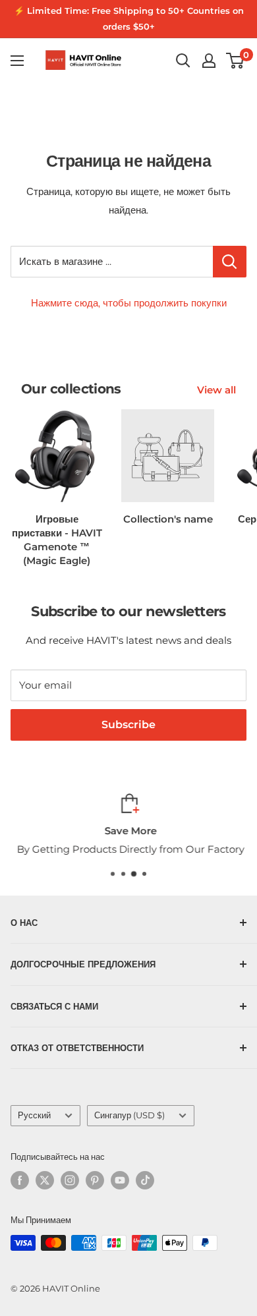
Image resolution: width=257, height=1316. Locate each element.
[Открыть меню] (17, 60)
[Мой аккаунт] (208, 60)
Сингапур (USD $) (129, 1115)
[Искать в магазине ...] (229, 261)
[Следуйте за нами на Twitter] (45, 1180)
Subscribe (128, 724)
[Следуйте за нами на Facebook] (20, 1180)
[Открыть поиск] (183, 60)
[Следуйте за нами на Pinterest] (95, 1180)
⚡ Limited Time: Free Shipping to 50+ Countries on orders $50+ (129, 18)
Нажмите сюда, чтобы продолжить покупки (129, 303)
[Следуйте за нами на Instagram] (70, 1180)
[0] (235, 61)
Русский (34, 1115)
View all (216, 390)
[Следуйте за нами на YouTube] (120, 1180)
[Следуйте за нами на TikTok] (145, 1180)
